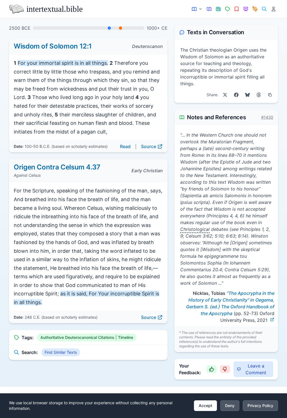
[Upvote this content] (212, 369)
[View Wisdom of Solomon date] (109, 28)
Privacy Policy (260, 405)
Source (148, 146)
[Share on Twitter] (225, 94)
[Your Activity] (273, 9)
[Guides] (209, 9)
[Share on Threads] (258, 94)
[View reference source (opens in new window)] (272, 319)
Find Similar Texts (61, 352)
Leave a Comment (256, 369)
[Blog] (255, 9)
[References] (236, 9)
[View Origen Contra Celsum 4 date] (120, 28)
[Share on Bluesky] (247, 94)
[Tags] (227, 9)
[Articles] (218, 9)
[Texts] (197, 9)
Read (125, 146)
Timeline (125, 337)
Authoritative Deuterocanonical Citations (77, 337)
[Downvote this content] (225, 369)
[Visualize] (246, 9)
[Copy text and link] (269, 94)
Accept (205, 405)
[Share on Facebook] (236, 94)
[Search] (264, 9)
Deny (230, 405)
